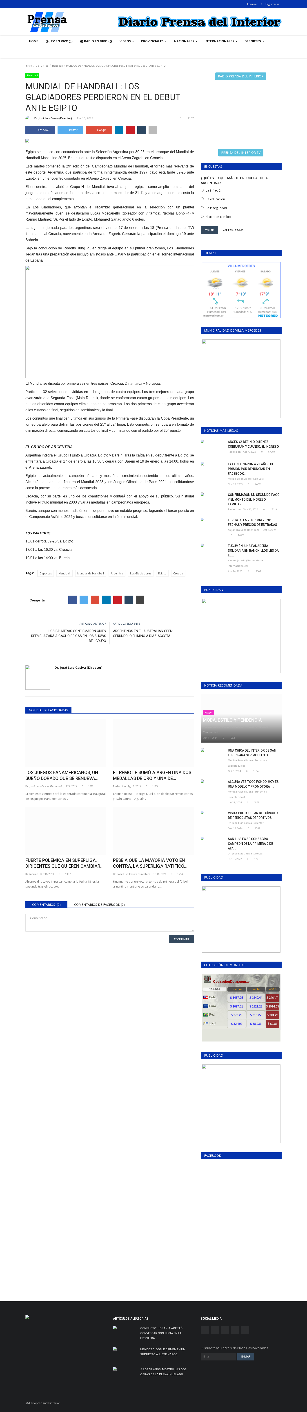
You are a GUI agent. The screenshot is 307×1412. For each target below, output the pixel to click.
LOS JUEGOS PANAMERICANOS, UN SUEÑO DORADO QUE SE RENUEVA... (61, 775)
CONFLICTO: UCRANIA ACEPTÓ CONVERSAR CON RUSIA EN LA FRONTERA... (161, 1333)
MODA (208, 712)
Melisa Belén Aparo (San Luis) (246, 478)
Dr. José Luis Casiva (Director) (53, 118)
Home (33, 41)
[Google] (95, 600)
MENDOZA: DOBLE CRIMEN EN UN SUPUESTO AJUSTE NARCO (162, 1352)
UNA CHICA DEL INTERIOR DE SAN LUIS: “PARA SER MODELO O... (252, 753)
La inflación (214, 190)
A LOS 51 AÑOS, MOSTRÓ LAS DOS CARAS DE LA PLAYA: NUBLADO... (163, 1372)
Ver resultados (232, 230)
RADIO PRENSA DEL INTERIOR (240, 76)
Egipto (162, 573)
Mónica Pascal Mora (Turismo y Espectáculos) (247, 763)
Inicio (28, 65)
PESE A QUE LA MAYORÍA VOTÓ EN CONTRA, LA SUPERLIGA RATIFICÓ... (150, 863)
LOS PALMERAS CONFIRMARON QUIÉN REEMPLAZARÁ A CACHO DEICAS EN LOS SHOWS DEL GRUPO (68, 636)
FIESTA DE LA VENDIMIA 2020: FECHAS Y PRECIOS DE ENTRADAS (252, 522)
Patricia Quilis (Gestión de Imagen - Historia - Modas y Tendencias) (236, 729)
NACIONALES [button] (184, 41)
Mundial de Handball (90, 573)
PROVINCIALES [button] (153, 41)
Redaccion (119, 786)
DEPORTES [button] (253, 41)
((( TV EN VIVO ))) (59, 41)
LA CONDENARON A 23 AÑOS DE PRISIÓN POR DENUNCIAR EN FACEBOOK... (251, 468)
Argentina (117, 573)
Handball (57, 65)
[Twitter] (84, 600)
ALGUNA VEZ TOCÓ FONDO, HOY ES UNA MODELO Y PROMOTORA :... (253, 784)
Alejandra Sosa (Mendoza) (244, 529)
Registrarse (272, 4)
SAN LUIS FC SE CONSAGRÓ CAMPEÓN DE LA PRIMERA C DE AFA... (250, 843)
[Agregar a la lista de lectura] (153, 130)
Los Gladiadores (140, 573)
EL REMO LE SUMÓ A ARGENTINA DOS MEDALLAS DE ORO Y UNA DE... (152, 775)
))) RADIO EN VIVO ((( (96, 41)
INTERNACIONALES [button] (220, 41)
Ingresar (252, 4)
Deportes (46, 573)
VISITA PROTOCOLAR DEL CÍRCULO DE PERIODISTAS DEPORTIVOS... (253, 815)
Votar (209, 230)
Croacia (178, 573)
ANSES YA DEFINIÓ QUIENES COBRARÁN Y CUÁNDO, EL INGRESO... (254, 444)
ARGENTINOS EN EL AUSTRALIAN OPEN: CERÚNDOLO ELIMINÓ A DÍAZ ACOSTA (143, 633)
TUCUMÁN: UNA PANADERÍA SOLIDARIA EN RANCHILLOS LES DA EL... (253, 550)
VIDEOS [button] (126, 41)
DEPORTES (42, 65)
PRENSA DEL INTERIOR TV (240, 152)
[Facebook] (72, 600)
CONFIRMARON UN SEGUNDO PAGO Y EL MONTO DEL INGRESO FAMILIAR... (254, 499)
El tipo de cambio (218, 217)
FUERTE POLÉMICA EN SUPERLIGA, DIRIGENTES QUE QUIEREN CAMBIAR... (64, 863)
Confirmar (181, 939)
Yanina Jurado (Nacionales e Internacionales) (245, 563)
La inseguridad (216, 208)
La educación (215, 199)
